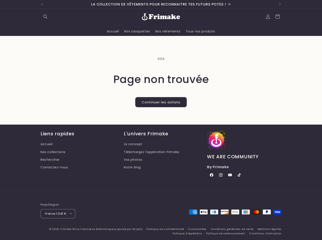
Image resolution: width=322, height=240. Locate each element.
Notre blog (132, 167)
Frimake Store (69, 229)
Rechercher (50, 159)
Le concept (133, 144)
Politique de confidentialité (165, 229)
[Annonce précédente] (42, 4)
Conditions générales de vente (232, 229)
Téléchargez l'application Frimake (151, 152)
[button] (45, 16)
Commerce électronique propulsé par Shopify (111, 229)
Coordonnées (197, 229)
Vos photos (133, 159)
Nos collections (53, 152)
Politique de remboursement (225, 233)
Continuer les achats (161, 102)
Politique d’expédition (187, 233)
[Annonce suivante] (280, 4)
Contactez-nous (54, 167)
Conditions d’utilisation (265, 233)
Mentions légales (269, 229)
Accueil (47, 144)
